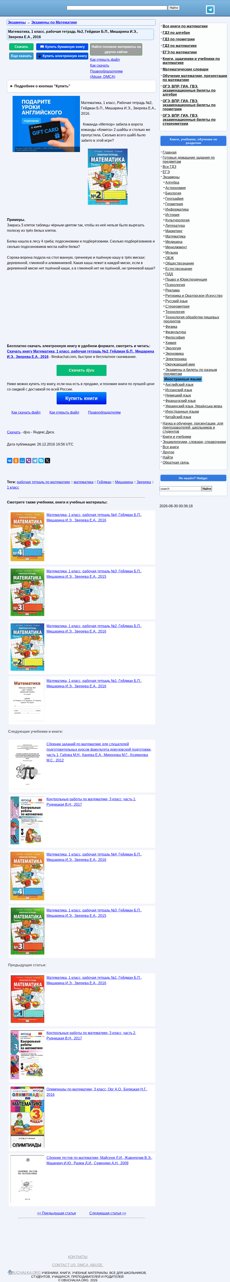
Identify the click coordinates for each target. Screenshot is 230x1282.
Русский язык (176, 301)
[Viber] (28, 460)
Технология (175, 312)
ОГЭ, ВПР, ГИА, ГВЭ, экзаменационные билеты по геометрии (189, 105)
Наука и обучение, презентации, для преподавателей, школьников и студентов (193, 427)
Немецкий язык (178, 395)
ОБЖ (169, 258)
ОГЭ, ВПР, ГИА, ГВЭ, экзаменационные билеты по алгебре (189, 90)
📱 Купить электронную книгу (62, 56)
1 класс (13, 487)
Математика (175, 236)
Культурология (177, 220)
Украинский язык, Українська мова (193, 406)
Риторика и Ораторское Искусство (194, 296)
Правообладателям (104, 412)
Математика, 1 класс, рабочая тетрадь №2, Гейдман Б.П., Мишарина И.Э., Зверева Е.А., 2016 (94, 628)
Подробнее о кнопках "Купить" (42, 86)
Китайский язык (178, 417)
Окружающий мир (180, 364)
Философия (175, 337)
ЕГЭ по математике (180, 52)
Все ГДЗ (169, 167)
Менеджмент (176, 247)
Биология (173, 193)
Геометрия (174, 204)
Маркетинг (174, 231)
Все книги (171, 447)
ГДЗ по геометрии (179, 39)
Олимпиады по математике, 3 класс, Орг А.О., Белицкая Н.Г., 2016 (96, 1092)
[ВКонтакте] (9, 460)
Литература (175, 225)
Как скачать (99, 65)
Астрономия (175, 188)
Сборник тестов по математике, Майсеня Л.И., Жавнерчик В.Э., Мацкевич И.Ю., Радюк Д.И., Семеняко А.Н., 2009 (99, 1160)
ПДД (169, 274)
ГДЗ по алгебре (176, 33)
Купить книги (81, 398)
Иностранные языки (182, 411)
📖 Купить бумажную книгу (62, 47)
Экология (173, 348)
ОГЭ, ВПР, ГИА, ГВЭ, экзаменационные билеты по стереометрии (189, 120)
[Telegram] (35, 460)
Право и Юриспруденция (186, 279)
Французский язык (180, 401)
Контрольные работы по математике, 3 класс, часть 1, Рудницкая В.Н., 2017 (91, 801)
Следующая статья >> (107, 1213)
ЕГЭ (166, 172)
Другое (168, 452)
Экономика (174, 353)
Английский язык (179, 384)
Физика (171, 327)
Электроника (176, 359)
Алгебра (172, 182)
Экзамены (171, 177)
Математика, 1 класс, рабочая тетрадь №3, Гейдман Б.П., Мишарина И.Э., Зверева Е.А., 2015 (94, 573)
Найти (168, 457)
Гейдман (104, 482)
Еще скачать (21, 56)
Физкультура (175, 332)
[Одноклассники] (16, 460)
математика (83, 482)
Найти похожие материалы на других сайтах (116, 49)
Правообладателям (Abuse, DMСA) (106, 74)
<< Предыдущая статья (56, 1213)
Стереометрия (177, 306)
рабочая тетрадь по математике (43, 482)
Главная (170, 152)
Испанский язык (178, 390)
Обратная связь (176, 462)
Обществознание (179, 263)
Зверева (144, 482)
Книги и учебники (177, 437)
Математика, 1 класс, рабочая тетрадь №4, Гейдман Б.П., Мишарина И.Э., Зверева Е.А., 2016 (94, 517)
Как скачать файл (25, 412)
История (172, 215)
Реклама (172, 290)
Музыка (171, 252)
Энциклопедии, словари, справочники (194, 442)
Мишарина (124, 482)
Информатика (177, 209)
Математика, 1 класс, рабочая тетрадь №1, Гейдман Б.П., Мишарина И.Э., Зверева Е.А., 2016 (94, 683)
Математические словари (185, 69)
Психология (175, 285)
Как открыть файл (105, 60)
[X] (47, 460)
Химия (170, 343)
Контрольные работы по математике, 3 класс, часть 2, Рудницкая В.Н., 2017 (91, 1035)
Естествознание (178, 269)
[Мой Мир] (22, 460)
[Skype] (41, 460)
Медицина (173, 242)
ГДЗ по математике (180, 46)
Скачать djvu (81, 370)
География (174, 199)
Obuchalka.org (25, 1273)
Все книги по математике (185, 26)
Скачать (21, 47)
